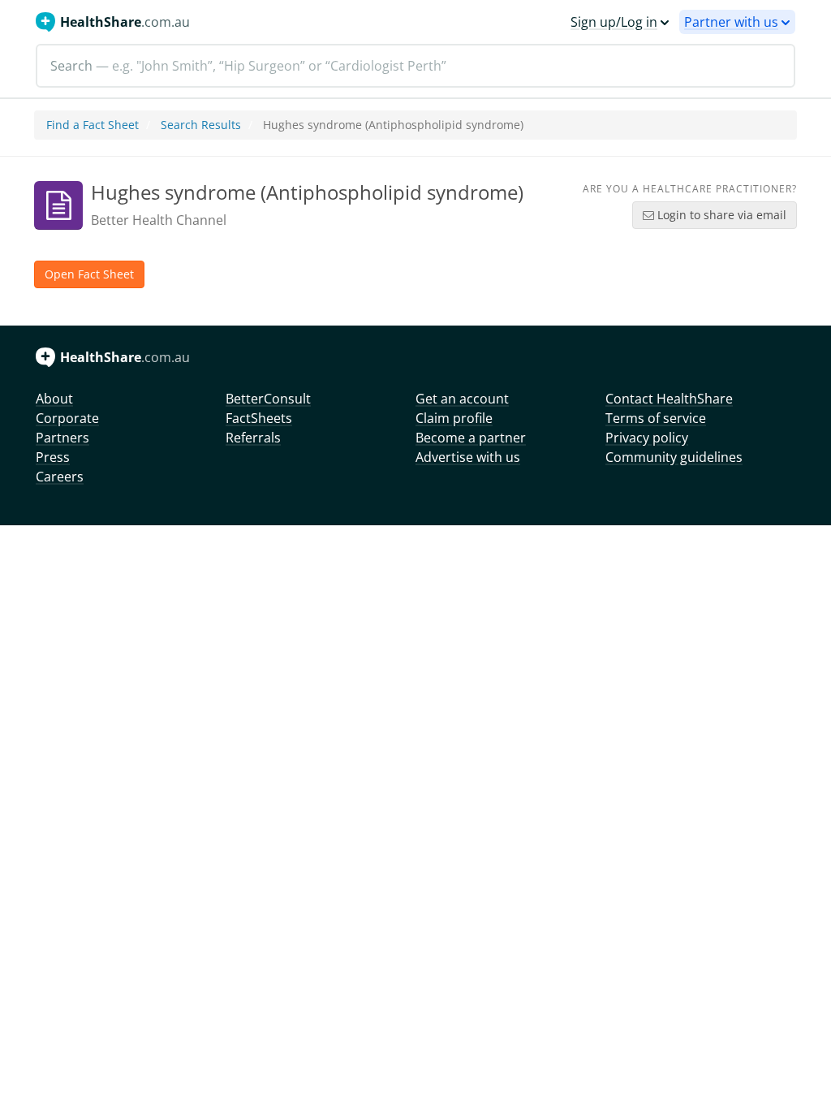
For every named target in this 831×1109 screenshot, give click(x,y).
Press (53, 457)
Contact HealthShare (669, 399)
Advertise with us (468, 457)
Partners (62, 438)
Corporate (67, 418)
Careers (60, 476)
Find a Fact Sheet (92, 124)
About (54, 399)
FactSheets (259, 418)
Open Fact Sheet (89, 274)
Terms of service (655, 418)
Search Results (201, 124)
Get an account (462, 399)
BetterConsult (268, 399)
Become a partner (471, 438)
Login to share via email (720, 214)
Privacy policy (646, 438)
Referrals (253, 438)
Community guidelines (674, 457)
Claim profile (454, 418)
